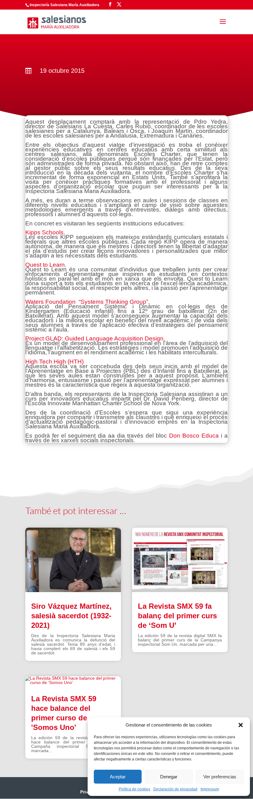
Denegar (168, 776)
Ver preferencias (219, 776)
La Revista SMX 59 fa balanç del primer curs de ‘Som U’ (177, 615)
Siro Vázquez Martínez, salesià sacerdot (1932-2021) (71, 615)
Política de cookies (134, 789)
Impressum (210, 789)
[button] (241, 725)
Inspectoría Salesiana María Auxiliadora (64, 5)
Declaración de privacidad (175, 789)
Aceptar (118, 776)
